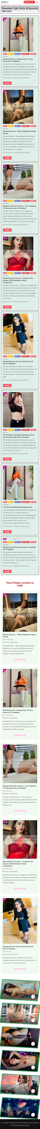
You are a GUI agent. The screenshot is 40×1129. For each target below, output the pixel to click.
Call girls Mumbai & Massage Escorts (17, 507)
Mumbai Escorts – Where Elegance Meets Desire (19, 132)
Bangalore (8, 1066)
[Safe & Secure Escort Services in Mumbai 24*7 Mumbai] (18, 539)
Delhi (6, 1018)
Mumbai (18, 78)
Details (7, 83)
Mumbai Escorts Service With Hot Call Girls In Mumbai (18, 362)
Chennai (7, 1113)
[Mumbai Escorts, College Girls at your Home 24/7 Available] (18, 35)
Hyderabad (8, 1089)
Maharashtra (26, 78)
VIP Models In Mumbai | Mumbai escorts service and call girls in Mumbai (18, 436)
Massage (6, 504)
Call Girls (6, 203)
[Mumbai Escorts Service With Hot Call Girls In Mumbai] (18, 334)
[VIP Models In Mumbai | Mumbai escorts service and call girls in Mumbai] (18, 410)
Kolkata (7, 1042)
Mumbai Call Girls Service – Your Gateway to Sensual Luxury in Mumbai (19, 207)
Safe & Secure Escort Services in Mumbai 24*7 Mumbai (19, 548)
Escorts (5, 56)
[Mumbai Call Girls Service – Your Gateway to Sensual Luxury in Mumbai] (18, 182)
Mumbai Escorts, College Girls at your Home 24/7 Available (18, 60)
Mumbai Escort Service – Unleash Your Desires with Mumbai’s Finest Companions (18, 280)
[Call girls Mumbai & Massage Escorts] (18, 483)
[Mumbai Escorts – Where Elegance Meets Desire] (18, 107)
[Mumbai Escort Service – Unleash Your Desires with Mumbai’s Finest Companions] (18, 254)
